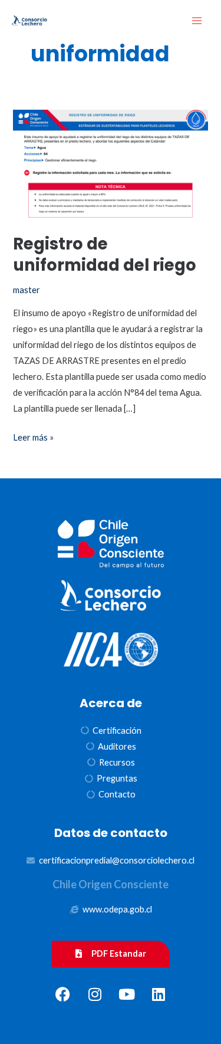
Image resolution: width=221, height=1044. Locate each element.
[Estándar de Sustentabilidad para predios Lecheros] (29, 21)
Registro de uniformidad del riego (104, 254)
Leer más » (33, 435)
